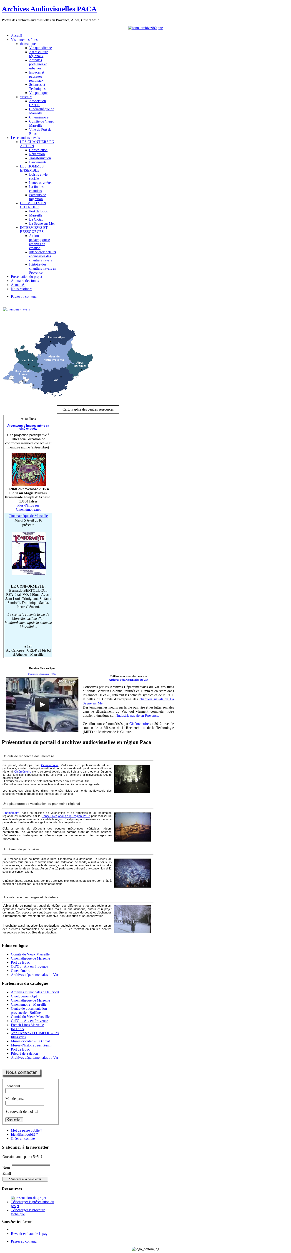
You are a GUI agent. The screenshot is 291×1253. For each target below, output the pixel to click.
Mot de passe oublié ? (26, 1130)
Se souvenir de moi (19, 1111)
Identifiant (12, 1086)
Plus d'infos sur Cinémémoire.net (28, 507)
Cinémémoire (139, 724)
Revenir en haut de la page (30, 1234)
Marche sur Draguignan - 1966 (42, 674)
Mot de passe (14, 1098)
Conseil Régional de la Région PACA (66, 816)
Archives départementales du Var (128, 679)
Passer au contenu (24, 296)
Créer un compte (23, 1138)
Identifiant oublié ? (24, 1134)
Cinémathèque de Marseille (28, 516)
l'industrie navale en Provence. (137, 715)
